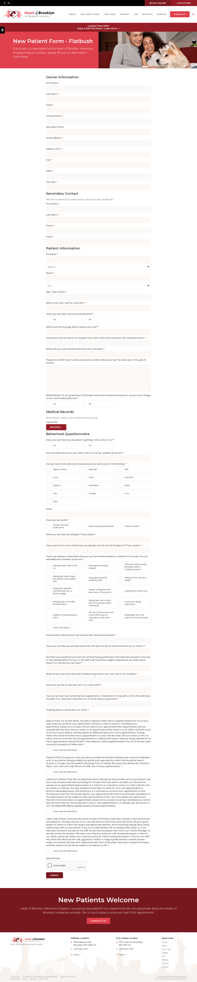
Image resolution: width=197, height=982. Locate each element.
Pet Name (52, 254)
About (72, 14)
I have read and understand (65, 772)
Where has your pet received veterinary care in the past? (75, 348)
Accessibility (15, 979)
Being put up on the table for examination (64, 602)
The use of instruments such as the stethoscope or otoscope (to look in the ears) (101, 616)
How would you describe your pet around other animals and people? (81, 635)
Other (55, 501)
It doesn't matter (132, 526)
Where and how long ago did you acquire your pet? (72, 326)
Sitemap (33, 979)
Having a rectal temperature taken (65, 616)
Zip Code (51, 181)
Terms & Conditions (67, 977)
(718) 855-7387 (126, 949)
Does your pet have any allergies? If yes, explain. (71, 534)
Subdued (56, 485)
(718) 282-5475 (81, 949)
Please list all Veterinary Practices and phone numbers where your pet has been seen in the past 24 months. (96, 361)
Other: (49, 509)
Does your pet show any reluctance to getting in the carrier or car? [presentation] (80, 439)
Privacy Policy (15, 977)
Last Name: (52, 93)
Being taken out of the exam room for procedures (136, 616)
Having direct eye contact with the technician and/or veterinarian (100, 603)
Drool (55, 477)
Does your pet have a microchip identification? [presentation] (70, 313)
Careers (161, 14)
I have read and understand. (65, 750)
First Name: (52, 82)
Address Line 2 (54, 148)
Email (49, 104)
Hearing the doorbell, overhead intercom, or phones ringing (62, 591)
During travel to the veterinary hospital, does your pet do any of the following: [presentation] (86, 463)
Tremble (92, 493)
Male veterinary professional (101, 526)
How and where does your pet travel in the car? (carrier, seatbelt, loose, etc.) (85, 452)
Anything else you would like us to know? (67, 709)
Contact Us (98, 921)
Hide (127, 469)
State (49, 170)
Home (164, 942)
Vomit (91, 477)
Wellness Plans (90, 14)
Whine (127, 485)
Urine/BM (129, 477)
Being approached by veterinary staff (98, 578)
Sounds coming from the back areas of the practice (100, 590)
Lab (136, 14)
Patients (147, 14)
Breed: (50, 273)
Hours (76, 954)
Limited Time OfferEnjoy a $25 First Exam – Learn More (97, 27)
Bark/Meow (94, 485)
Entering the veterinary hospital (98, 566)
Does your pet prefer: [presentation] (58, 520)
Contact (180, 14)
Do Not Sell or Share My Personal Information (40, 977)
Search (24, 979)
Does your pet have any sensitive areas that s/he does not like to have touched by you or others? (95, 646)
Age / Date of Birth (56, 291)
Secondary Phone (55, 126)
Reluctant (93, 469)
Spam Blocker (53, 858)
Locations (184, 3)
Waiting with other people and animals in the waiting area (64, 579)
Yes (54, 319)
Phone (50, 225)
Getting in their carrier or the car (65, 566)
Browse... (56, 427)
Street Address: (54, 137)
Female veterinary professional (60, 526)
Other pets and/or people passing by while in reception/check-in (136, 567)
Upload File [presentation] (51, 422)
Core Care (109, 14)
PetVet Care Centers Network (175, 979)
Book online (158, 3)
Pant (55, 493)
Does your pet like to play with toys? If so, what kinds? (74, 684)
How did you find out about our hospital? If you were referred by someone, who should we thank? (96, 337)
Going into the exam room (136, 591)
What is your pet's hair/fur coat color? (66, 302)
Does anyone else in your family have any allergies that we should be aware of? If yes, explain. (94, 545)
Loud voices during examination (133, 602)
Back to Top (43, 979)
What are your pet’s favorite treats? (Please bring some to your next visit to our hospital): (91, 673)
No (90, 319)
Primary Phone (54, 115)
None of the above (61, 627)
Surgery (124, 14)
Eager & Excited (60, 469)
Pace (127, 493)
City (49, 159)
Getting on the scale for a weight (136, 578)
